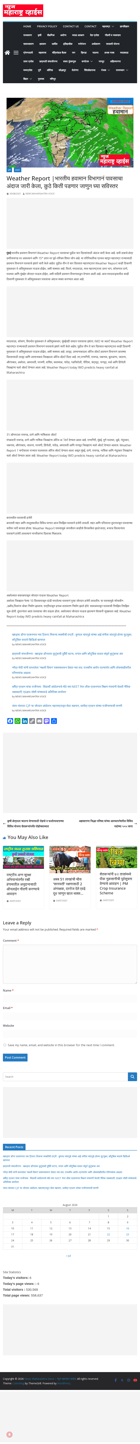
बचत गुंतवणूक (69, 61)
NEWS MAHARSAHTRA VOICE (40, 193)
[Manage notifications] (9, 1434)
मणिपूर (53, 78)
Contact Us (71, 26)
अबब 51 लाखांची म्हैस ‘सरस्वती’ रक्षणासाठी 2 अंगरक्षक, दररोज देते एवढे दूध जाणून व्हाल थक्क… (69, 886)
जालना (95, 52)
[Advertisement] (70, 223)
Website (8, 1026)
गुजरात (41, 78)
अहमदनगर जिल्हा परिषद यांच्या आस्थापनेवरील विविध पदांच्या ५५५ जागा (106, 823)
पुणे (39, 70)
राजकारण (27, 35)
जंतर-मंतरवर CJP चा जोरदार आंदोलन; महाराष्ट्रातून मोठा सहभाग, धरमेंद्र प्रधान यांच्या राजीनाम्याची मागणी (67, 706)
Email (8, 1008)
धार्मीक (54, 44)
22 (108, 1234)
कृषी (39, 35)
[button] (112, 26)
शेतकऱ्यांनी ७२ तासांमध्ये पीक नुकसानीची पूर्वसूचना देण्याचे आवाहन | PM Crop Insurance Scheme (116, 883)
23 (127, 1234)
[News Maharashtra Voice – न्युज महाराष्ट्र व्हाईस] (7, 52)
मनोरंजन (82, 44)
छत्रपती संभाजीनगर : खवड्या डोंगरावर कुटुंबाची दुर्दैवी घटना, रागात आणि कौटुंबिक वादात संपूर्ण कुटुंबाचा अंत (67, 654)
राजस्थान (120, 70)
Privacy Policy (47, 26)
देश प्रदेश (94, 35)
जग (73, 52)
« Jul (68, 1255)
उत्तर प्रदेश (28, 61)
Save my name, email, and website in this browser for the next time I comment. (61, 1045)
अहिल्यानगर (115, 61)
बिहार (25, 78)
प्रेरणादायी (28, 52)
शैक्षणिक (51, 35)
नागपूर (101, 61)
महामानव (42, 52)
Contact (90, 26)
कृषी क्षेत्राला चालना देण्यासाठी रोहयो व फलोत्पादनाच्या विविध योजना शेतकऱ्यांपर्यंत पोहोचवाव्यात (35, 823)
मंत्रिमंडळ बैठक (59, 52)
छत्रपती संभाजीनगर (48, 61)
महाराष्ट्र (106, 26)
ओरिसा (50, 70)
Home (27, 26)
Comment (11, 941)
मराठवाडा (124, 52)
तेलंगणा (75, 70)
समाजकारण (28, 44)
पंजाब (103, 70)
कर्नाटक (85, 61)
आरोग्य (63, 35)
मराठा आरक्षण (78, 35)
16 (127, 1228)
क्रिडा (84, 52)
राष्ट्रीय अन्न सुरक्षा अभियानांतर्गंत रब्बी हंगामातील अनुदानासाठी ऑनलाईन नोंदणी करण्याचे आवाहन (23, 884)
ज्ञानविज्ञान (124, 26)
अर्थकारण (96, 44)
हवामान (43, 44)
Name (8, 990)
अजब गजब (109, 52)
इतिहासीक (67, 44)
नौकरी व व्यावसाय (113, 35)
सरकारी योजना (112, 44)
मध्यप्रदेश (27, 70)
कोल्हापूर (62, 70)
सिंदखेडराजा (89, 70)
